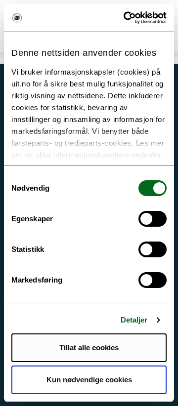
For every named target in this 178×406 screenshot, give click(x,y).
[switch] (152, 219)
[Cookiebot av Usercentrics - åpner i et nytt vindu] (126, 17)
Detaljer (134, 320)
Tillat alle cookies (89, 347)
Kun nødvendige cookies (89, 379)
